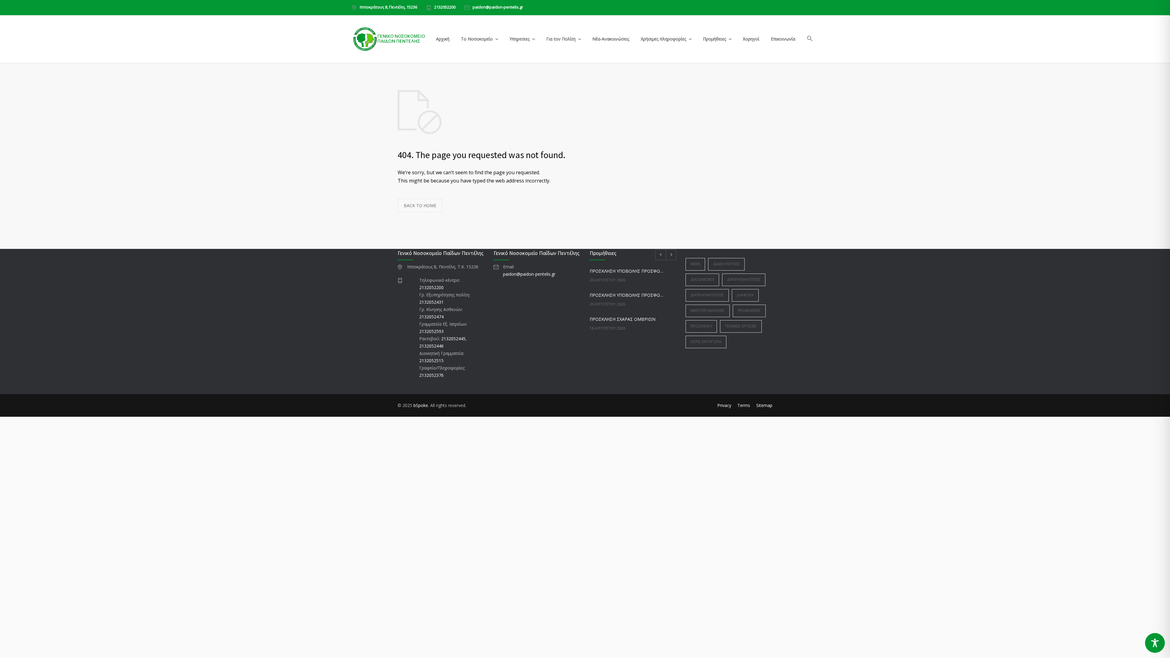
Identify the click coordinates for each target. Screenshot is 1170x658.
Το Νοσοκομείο (477, 39)
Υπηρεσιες (519, 39)
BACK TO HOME (420, 205)
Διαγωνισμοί (702, 279)
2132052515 (431, 360)
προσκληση (701, 326)
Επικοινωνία (783, 39)
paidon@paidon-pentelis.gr (498, 7)
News (695, 264)
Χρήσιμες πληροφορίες (663, 39)
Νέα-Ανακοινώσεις (610, 39)
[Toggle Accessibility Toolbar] (1154, 642)
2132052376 (431, 375)
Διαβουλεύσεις (726, 264)
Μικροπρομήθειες (707, 310)
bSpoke (420, 405)
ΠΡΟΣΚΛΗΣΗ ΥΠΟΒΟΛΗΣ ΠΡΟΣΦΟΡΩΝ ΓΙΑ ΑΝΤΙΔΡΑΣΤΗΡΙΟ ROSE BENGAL (626, 271)
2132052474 (431, 317)
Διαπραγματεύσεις (743, 279)
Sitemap (764, 405)
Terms (743, 405)
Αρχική (442, 39)
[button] (810, 39)
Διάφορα (745, 295)
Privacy (724, 405)
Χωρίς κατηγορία (706, 341)
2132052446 (431, 346)
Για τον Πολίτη (561, 39)
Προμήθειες (714, 39)
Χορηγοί (751, 39)
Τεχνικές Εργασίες (741, 326)
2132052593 (431, 331)
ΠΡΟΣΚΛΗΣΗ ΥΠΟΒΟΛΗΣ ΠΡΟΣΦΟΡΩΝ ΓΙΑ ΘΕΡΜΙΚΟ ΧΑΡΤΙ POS (626, 295)
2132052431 (431, 302)
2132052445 (453, 338)
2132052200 (445, 7)
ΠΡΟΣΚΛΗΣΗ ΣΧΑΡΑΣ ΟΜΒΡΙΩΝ (622, 319)
